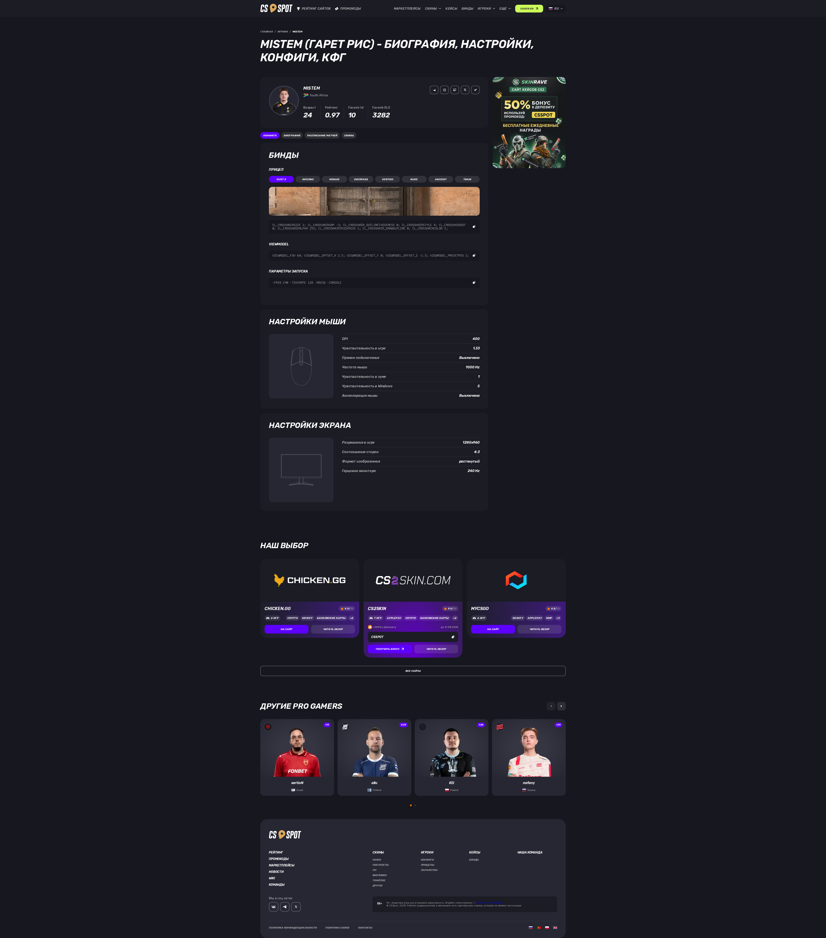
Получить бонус (387, 648)
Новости (276, 871)
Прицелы (427, 865)
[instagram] (444, 90)
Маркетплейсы (407, 9)
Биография (292, 135)
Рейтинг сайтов (316, 9)
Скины (431, 9)
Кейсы (451, 9)
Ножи (377, 859)
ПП (374, 870)
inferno (308, 179)
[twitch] (454, 90)
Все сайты (413, 670)
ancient (441, 179)
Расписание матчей (322, 135)
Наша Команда (530, 852)
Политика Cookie (337, 927)
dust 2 (281, 179)
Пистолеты (381, 865)
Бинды (468, 9)
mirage (334, 179)
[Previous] (551, 706)
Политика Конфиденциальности (293, 927)
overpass (361, 179)
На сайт (286, 629)
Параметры (429, 870)
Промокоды (350, 9)
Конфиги (269, 135)
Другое (378, 885)
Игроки (484, 9)
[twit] (465, 90)
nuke (414, 179)
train (467, 179)
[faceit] (434, 90)
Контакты (365, 927)
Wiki (272, 878)
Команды (277, 884)
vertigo (387, 179)
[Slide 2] (415, 805)
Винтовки (380, 875)
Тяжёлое (379, 880)
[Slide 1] (411, 805)
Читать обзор (333, 629)
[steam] (475, 90)
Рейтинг (276, 852)
